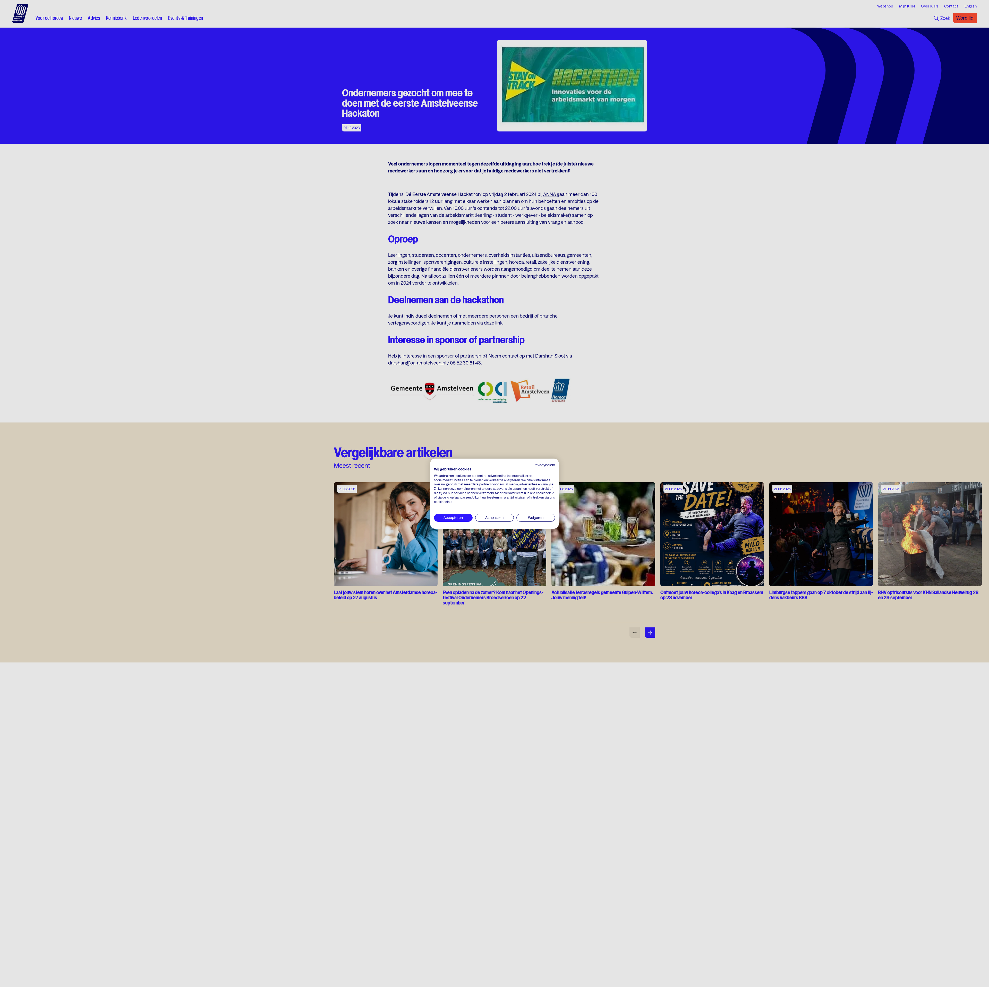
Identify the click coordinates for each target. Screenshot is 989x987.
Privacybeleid (544, 465)
